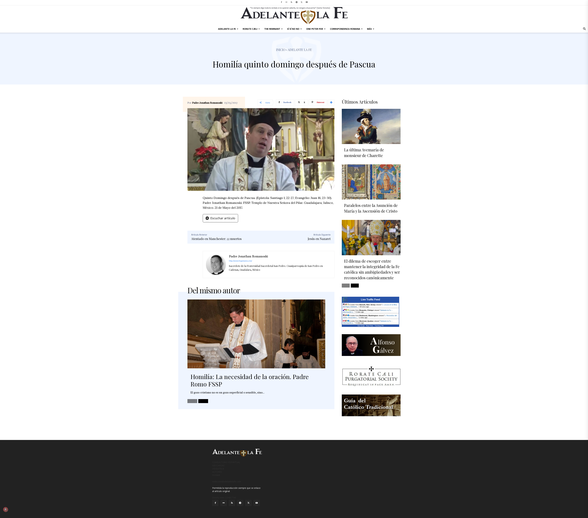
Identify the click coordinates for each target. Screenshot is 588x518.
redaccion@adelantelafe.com (226, 481)
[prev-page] (192, 401)
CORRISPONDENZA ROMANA (345, 28)
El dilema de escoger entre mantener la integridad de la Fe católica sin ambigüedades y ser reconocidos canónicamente (372, 269)
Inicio (280, 50)
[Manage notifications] (5, 509)
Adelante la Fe (300, 50)
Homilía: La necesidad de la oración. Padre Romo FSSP (249, 380)
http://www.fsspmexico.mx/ (240, 261)
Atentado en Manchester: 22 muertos (216, 239)
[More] (331, 102)
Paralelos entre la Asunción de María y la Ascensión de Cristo (371, 208)
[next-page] (203, 401)
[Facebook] (281, 2)
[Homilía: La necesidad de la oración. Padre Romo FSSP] (256, 333)
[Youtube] (306, 2)
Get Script (361, 326)
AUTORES (217, 471)
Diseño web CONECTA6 (224, 497)
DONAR (216, 475)
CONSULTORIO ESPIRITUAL (226, 462)
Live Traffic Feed (370, 299)
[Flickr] (286, 2)
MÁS (369, 28)
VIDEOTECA (218, 468)
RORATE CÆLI (250, 28)
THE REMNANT (272, 28)
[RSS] (291, 2)
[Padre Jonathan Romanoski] (216, 264)
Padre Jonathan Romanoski (207, 103)
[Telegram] (296, 2)
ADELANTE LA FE (227, 28)
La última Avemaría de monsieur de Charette (364, 152)
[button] (584, 29)
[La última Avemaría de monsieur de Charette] (371, 126)
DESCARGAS (218, 465)
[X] (301, 2)
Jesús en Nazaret (319, 239)
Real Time (369, 326)
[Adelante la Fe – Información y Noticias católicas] (294, 15)
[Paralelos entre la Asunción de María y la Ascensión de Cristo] (371, 182)
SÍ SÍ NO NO (293, 28)
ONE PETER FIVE (314, 28)
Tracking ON (379, 326)
